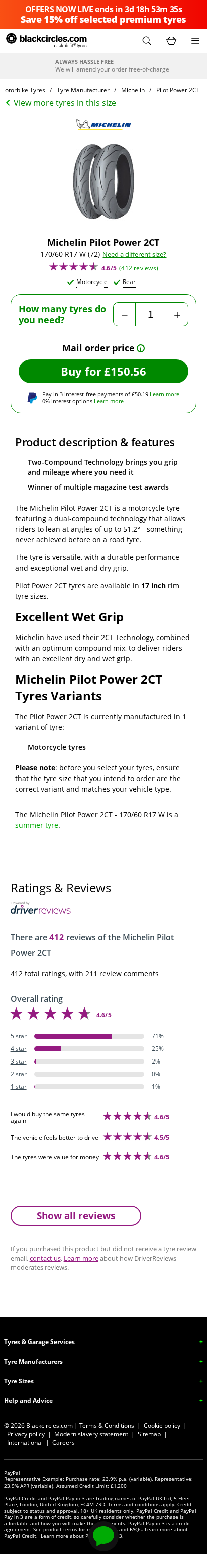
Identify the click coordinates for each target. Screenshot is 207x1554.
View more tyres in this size (65, 102)
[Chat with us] (103, 1536)
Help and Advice (28, 1400)
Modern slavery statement (91, 1434)
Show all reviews (76, 1215)
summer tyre (36, 825)
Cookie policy (162, 1425)
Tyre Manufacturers (33, 1361)
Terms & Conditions (106, 1425)
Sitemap (149, 1434)
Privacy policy (26, 1434)
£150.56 (125, 371)
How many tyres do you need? (62, 314)
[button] (147, 41)
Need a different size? (134, 254)
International (25, 1442)
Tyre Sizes (19, 1381)
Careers (63, 1442)
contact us (45, 1258)
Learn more (164, 394)
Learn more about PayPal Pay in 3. (82, 1535)
